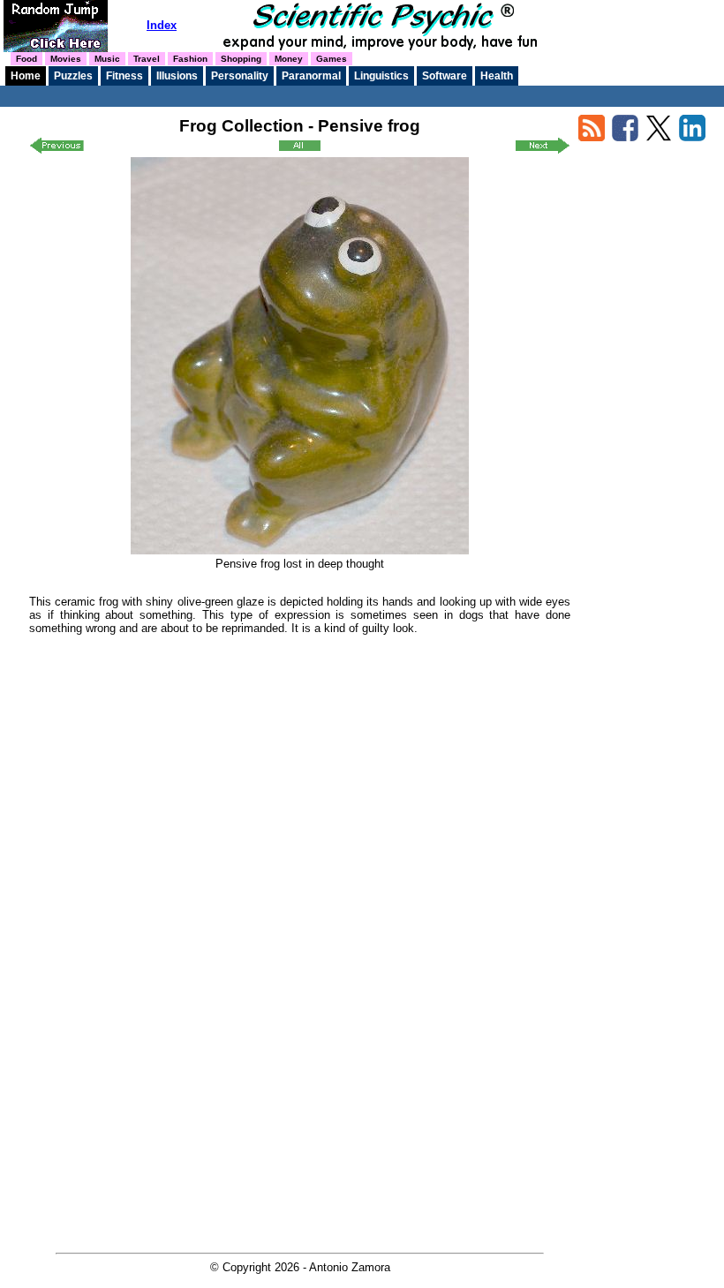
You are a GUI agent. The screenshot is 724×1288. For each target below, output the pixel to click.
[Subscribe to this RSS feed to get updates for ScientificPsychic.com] (591, 137)
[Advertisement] (300, 770)
